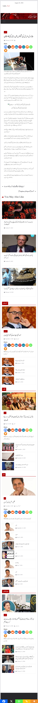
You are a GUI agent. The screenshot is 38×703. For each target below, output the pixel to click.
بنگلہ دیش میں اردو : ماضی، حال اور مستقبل (21, 581)
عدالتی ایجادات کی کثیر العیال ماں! (12, 335)
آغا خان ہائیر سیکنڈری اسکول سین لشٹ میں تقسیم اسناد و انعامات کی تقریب (24, 446)
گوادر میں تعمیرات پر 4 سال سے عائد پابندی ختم (26, 191)
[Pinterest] (20, 47)
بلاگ (5, 413)
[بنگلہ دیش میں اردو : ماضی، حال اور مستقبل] (8, 583)
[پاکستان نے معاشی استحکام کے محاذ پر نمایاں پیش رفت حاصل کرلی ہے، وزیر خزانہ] (19, 236)
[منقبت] (8, 536)
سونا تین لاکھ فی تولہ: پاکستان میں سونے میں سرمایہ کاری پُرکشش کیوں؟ (18, 288)
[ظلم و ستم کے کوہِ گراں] (19, 486)
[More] (5, 50)
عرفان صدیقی (17, 339)
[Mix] (27, 47)
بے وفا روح (17, 563)
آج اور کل (8, 6)
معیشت (5, 32)
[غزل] (8, 527)
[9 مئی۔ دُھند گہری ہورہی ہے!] (8, 362)
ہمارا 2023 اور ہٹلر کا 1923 (20, 379)
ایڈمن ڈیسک (17, 626)
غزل (16, 525)
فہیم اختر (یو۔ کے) (18, 506)
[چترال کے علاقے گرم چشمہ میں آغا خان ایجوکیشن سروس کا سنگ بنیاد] (19, 401)
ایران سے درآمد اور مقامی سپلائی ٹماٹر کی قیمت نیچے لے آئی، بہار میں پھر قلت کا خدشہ (18, 223)
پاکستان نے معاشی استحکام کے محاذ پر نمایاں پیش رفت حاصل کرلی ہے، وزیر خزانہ (18, 256)
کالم (4, 498)
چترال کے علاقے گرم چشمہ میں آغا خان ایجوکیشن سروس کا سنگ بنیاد (18, 418)
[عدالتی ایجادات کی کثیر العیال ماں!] (19, 317)
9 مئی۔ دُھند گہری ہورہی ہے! (19, 361)
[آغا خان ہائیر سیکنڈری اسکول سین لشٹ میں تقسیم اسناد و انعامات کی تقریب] (8, 447)
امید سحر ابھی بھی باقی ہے (19, 455)
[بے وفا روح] (8, 564)
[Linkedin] (16, 47)
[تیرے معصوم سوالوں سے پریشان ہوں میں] (8, 466)
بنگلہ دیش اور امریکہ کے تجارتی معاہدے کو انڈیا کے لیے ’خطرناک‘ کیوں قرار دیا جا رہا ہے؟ (23, 667)
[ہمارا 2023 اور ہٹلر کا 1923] (8, 381)
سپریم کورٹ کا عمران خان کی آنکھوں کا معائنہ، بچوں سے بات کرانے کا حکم (19, 620)
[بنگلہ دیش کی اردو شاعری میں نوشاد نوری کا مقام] (8, 545)
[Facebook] (5, 47)
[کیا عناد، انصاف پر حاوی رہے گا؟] (8, 371)
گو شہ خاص (5, 331)
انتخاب (14, 424)
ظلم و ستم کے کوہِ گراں (9, 502)
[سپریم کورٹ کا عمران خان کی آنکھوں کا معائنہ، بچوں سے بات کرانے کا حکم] (19, 603)
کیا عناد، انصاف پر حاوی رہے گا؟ (20, 370)
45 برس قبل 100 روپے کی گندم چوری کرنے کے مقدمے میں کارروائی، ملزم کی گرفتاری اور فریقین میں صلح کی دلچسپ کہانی (24, 658)
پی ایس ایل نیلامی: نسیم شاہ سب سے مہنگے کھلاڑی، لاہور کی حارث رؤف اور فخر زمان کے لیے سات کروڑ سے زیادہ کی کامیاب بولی (24, 648)
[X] (9, 47)
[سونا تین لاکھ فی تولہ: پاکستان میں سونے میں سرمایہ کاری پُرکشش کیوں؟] (19, 269)
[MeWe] (23, 47)
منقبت (16, 535)
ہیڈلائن (5, 615)
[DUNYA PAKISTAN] (19, 14)
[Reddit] (12, 47)
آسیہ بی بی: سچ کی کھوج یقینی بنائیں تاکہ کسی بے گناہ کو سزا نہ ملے (14, 187)
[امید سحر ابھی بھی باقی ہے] (8, 457)
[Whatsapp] (30, 47)
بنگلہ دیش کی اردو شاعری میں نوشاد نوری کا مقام (22, 544)
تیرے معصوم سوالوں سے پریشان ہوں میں (21, 465)
